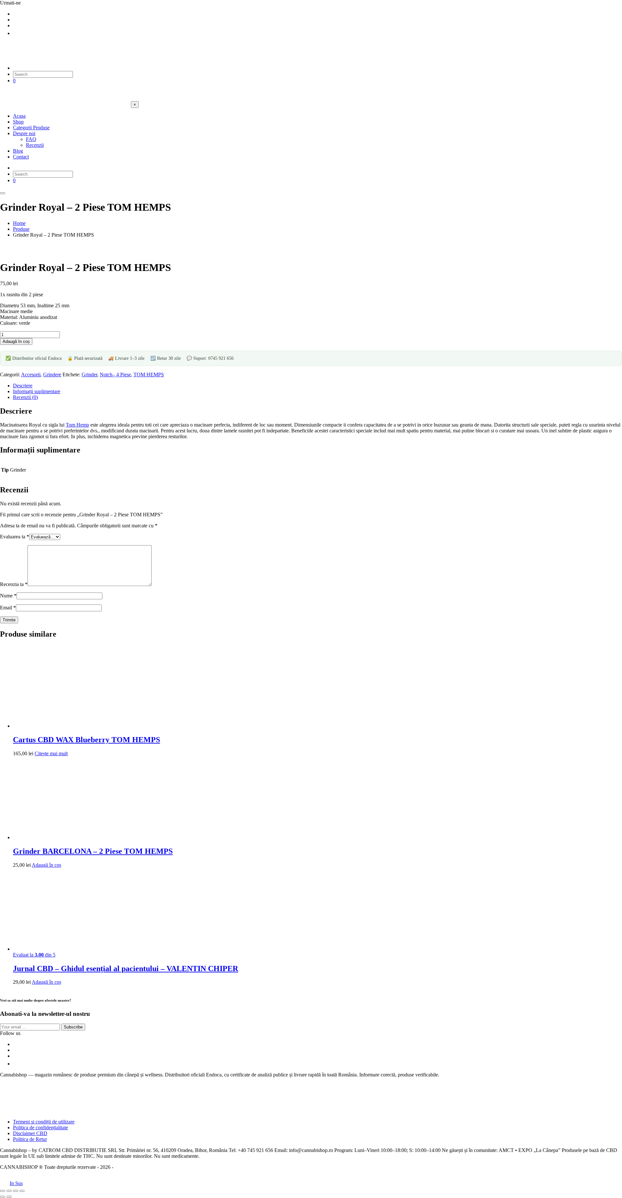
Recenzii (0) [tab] (25, 397)
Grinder (89, 374)
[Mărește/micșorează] (2, 1191)
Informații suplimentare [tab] (36, 391)
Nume (8, 595)
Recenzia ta (14, 584)
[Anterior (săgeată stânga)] (2, 1197)
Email (8, 607)
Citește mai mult (51, 753)
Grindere (52, 374)
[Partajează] (15, 1191)
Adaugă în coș (16, 341)
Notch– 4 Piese (115, 374)
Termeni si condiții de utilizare (44, 1121)
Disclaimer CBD (30, 1133)
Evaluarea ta (14, 536)
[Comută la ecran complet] (9, 1191)
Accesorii (30, 374)
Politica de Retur (30, 1139)
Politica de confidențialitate (40, 1127)
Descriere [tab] (22, 385)
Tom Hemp (77, 425)
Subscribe (73, 1027)
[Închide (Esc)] (22, 1191)
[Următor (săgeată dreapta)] (9, 1197)
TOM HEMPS (148, 374)
